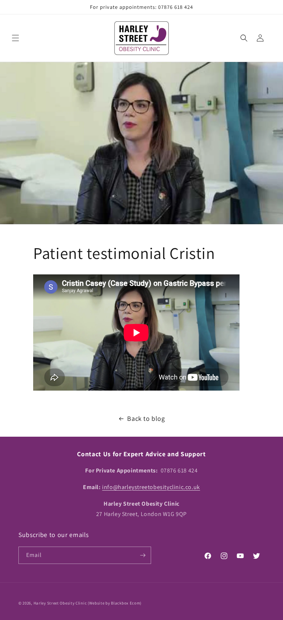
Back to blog (146, 418)
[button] (15, 38)
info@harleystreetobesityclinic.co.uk (151, 487)
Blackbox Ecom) (126, 603)
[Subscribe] (142, 555)
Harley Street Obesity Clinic (60, 603)
